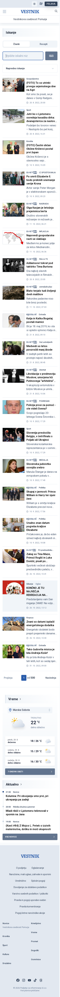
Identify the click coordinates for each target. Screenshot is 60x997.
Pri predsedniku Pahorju (45, 550)
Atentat (42, 370)
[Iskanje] (56, 11)
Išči (51, 55)
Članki (16, 44)
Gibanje (29, 584)
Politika (42, 488)
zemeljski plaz (45, 287)
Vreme (13, 699)
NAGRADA (44, 204)
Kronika (29, 141)
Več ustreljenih (45, 342)
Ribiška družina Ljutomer (24, 807)
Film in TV (43, 259)
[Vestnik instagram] (23, 980)
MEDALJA (43, 460)
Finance (29, 618)
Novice (16, 792)
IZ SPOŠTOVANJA (47, 173)
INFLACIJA (44, 231)
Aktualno (12, 784)
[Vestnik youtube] (29, 980)
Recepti (44, 44)
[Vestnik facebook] (17, 980)
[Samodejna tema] (34, 3)
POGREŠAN (44, 401)
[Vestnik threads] (41, 980)
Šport (28, 110)
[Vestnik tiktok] (35, 980)
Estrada (42, 314)
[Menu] (4, 12)
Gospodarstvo (32, 79)
